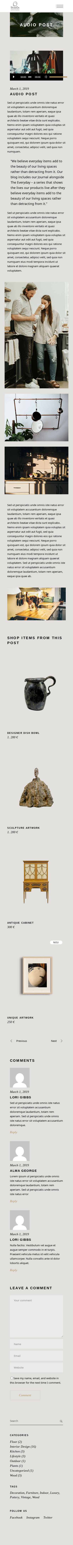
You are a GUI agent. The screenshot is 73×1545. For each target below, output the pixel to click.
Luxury (54, 1493)
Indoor (44, 1493)
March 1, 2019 (19, 88)
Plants (14, 1466)
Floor (13, 1442)
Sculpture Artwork (23, 828)
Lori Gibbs (20, 1097)
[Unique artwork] (36, 975)
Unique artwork (20, 1017)
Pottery (14, 1497)
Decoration (17, 1493)
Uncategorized (19, 1470)
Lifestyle (15, 1456)
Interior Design (20, 1446)
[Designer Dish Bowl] (36, 690)
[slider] (54, 77)
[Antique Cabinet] (36, 880)
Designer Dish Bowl (23, 733)
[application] (36, 77)
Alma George (23, 1170)
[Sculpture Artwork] (36, 785)
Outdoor (15, 1461)
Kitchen (15, 1451)
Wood (13, 1475)
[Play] (13, 77)
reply (13, 1132)
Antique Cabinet (20, 923)
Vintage (26, 1497)
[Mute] (45, 77)
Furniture (32, 1493)
